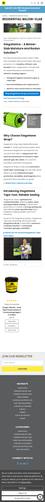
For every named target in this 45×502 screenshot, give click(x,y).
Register (26, 415)
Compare (11, 326)
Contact (22, 409)
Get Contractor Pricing (14, 98)
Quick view (11, 321)
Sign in (18, 415)
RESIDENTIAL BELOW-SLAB (22, 391)
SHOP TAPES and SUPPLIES (22, 403)
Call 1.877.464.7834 (13, 8)
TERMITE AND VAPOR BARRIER (22, 440)
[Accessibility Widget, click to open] (40, 497)
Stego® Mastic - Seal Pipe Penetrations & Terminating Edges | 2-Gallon (12, 311)
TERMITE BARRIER (22, 397)
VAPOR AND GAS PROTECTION (22, 400)
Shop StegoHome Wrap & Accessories (22, 93)
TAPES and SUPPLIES (22, 449)
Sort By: (6, 265)
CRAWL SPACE (22, 388)
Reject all (22, 493)
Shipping (23, 412)
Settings (22, 488)
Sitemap (22, 418)
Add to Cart (12, 330)
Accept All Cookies (22, 498)
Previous (3, 499)
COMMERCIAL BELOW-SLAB (22, 394)
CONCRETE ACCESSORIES (22, 406)
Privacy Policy (26, 482)
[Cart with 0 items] (38, 3)
